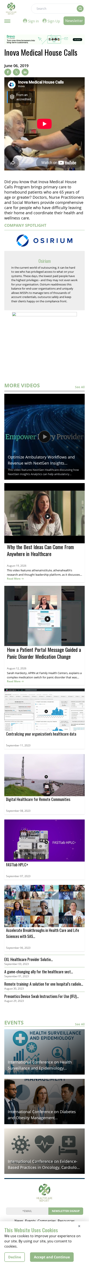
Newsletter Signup (66, 1211)
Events (30, 1220)
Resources (66, 1220)
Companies (47, 1220)
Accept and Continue (52, 1257)
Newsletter (74, 20)
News (18, 1220)
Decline (14, 1257)
